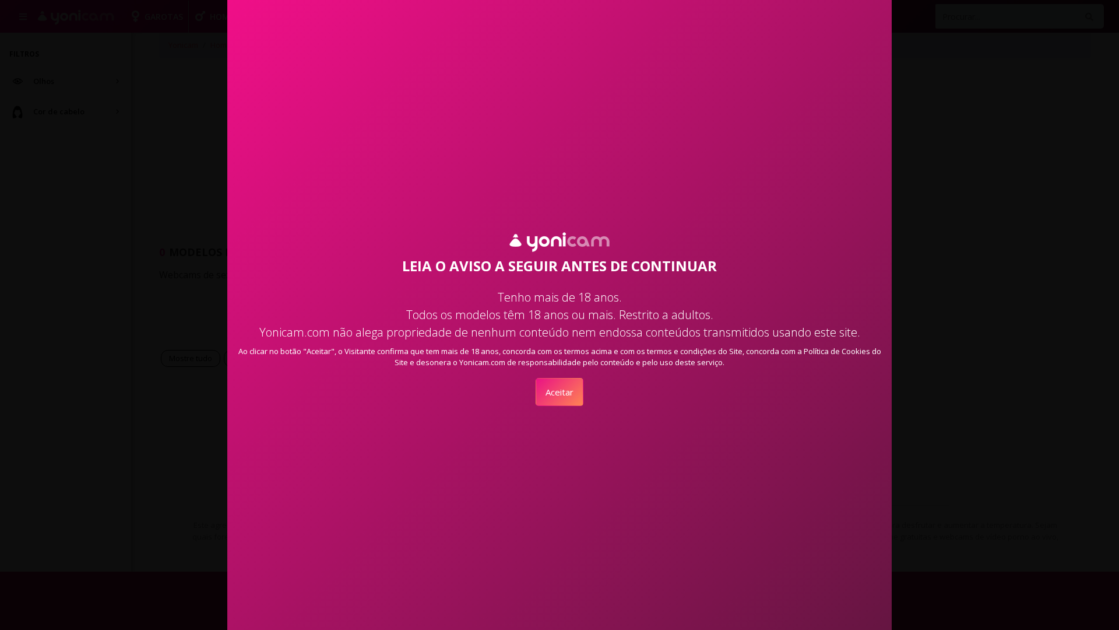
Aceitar (559, 392)
